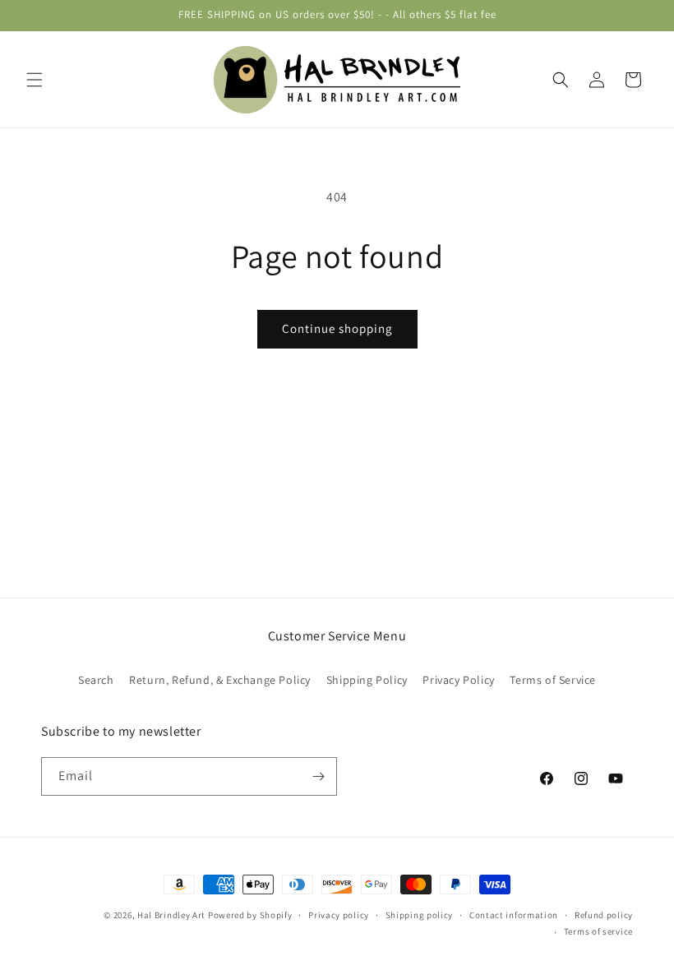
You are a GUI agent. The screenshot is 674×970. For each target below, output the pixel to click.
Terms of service (598, 931)
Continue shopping (337, 328)
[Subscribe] (318, 776)
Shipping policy (419, 915)
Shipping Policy (367, 679)
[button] (34, 80)
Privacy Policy (458, 679)
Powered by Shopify (250, 915)
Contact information (513, 915)
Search (96, 679)
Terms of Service (553, 679)
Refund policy (604, 915)
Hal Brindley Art (171, 915)
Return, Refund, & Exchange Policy (220, 679)
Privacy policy (338, 915)
